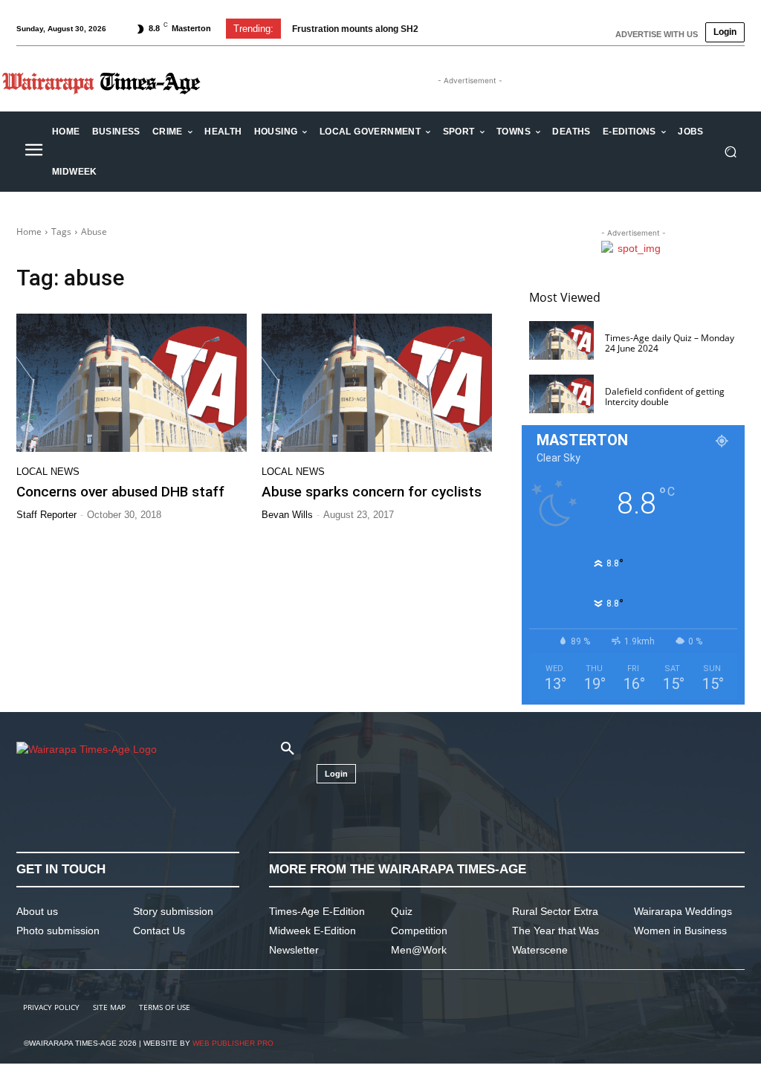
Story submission (173, 911)
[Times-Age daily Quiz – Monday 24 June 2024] (561, 340)
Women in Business (680, 930)
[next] (503, 28)
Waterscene (540, 950)
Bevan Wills (287, 514)
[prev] (479, 28)
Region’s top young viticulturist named (375, 29)
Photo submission (58, 930)
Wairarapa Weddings (683, 911)
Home (29, 231)
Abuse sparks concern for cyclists (372, 491)
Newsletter (294, 950)
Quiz (401, 911)
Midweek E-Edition (312, 930)
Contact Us (159, 930)
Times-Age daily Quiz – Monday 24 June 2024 (669, 343)
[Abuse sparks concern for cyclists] (377, 383)
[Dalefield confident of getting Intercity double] (561, 394)
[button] (730, 152)
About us (37, 911)
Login (724, 32)
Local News (48, 471)
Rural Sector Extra (555, 911)
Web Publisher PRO (232, 1043)
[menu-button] (33, 152)
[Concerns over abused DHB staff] (131, 383)
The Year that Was (555, 930)
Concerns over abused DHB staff (120, 491)
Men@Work (419, 950)
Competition (419, 930)
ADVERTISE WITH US (656, 34)
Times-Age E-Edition (317, 911)
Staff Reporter (46, 514)
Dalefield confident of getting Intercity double (665, 396)
